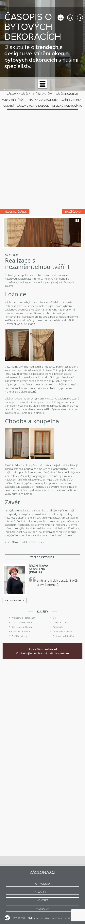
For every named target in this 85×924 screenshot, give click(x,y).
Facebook (77, 220)
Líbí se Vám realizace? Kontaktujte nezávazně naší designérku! (42, 651)
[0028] (42, 359)
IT (79, 17)
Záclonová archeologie (33, 105)
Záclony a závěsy (18, 94)
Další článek (73, 211)
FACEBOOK (42, 908)
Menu (42, 84)
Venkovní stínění (13, 99)
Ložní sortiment (72, 99)
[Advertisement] (42, 160)
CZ (61, 17)
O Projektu (42, 883)
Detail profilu (14, 600)
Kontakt (42, 900)
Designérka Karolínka (67, 105)
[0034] (42, 458)
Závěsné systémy (67, 94)
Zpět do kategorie (42, 557)
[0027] (17, 359)
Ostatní (8, 105)
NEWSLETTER (42, 892)
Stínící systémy (43, 94)
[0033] (17, 458)
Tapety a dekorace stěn (42, 99)
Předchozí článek (15, 211)
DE (70, 17)
